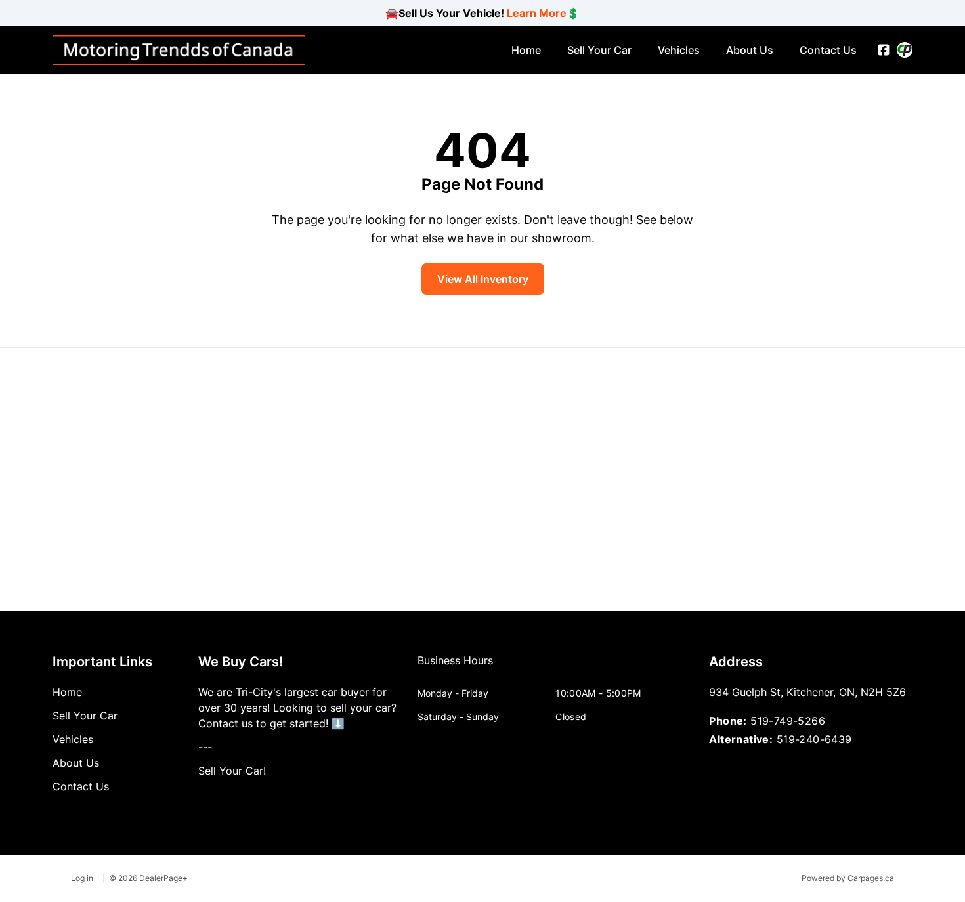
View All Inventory (482, 279)
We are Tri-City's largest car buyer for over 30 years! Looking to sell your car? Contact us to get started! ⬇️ (297, 707)
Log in (82, 878)
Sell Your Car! (232, 770)
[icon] (904, 50)
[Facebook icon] (883, 50)
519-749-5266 (787, 720)
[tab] (455, 667)
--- (205, 747)
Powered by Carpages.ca (848, 878)
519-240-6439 (814, 739)
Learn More (537, 13)
